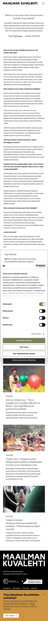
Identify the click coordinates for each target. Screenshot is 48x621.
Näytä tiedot (36, 334)
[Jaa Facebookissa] (27, 45)
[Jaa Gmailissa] (20, 45)
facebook (7, 588)
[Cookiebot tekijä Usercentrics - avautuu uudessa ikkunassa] (35, 265)
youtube (25, 588)
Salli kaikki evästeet (24, 340)
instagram (16, 588)
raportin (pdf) (22, 164)
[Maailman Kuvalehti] (24, 566)
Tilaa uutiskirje (10, 616)
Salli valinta (24, 347)
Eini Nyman (18, 36)
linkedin (33, 588)
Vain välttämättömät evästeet (24, 354)
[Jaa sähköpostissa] (34, 45)
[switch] (42, 311)
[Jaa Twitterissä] (13, 45)
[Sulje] (43, 595)
